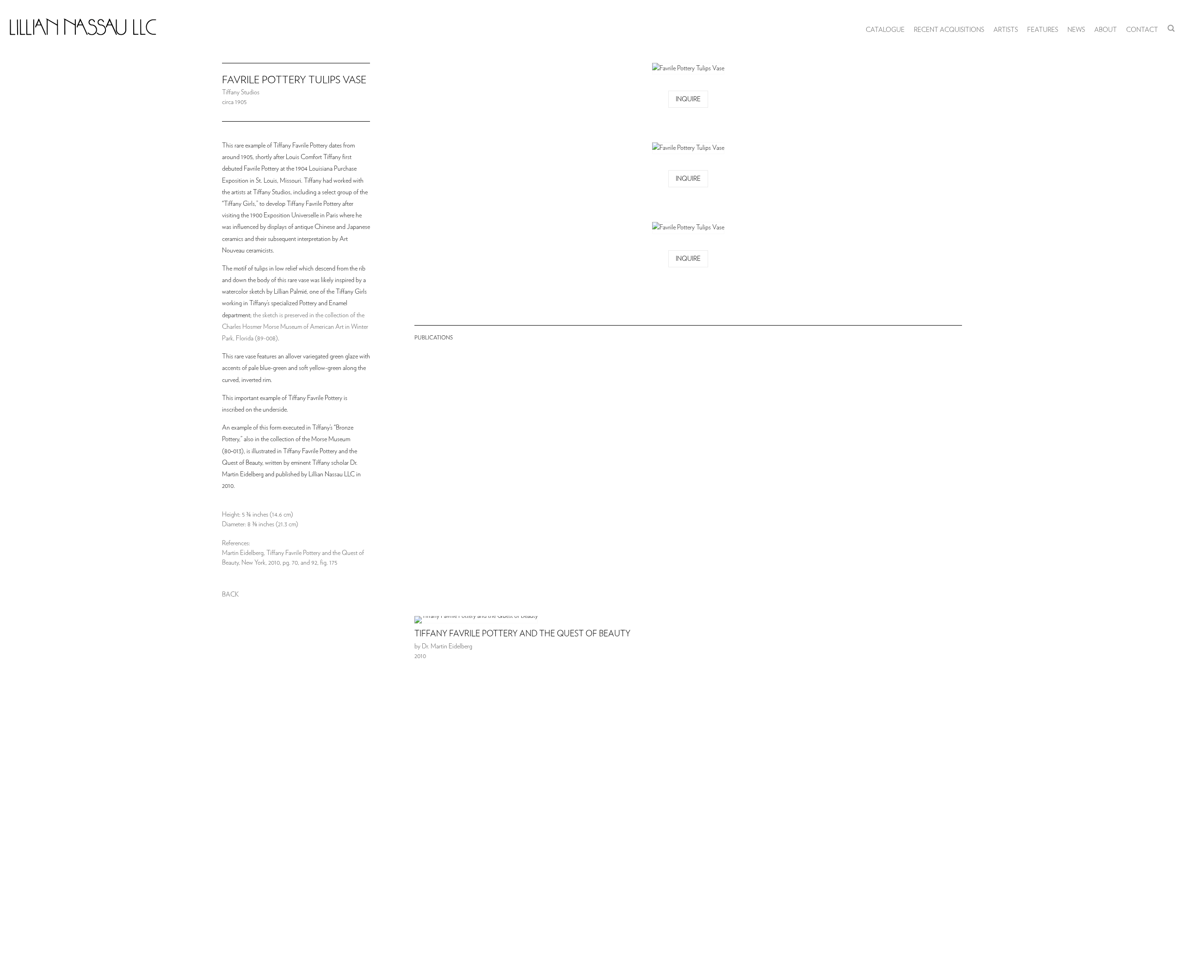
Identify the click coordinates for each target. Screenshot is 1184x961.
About (1105, 30)
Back (230, 594)
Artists (1005, 30)
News (1076, 30)
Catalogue (885, 30)
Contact (1142, 30)
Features (1042, 30)
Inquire (688, 99)
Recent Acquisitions (949, 30)
